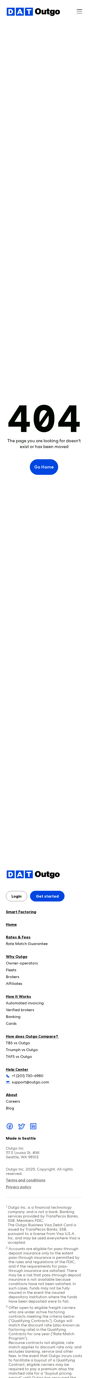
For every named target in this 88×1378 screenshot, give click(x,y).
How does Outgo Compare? (32, 1036)
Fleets (11, 970)
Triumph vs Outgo (22, 1049)
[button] (79, 11)
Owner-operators (22, 963)
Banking (13, 1016)
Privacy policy (18, 1187)
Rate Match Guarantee (27, 943)
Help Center (17, 1069)
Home (11, 924)
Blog (10, 1108)
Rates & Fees (18, 937)
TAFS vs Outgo (19, 1056)
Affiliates (14, 983)
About (11, 1094)
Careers (13, 1101)
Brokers (12, 976)
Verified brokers (20, 1009)
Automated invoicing (25, 1003)
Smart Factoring (21, 911)
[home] (33, 11)
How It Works (18, 996)
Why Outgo (16, 956)
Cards (11, 1023)
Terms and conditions (25, 1180)
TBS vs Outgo (18, 1042)
